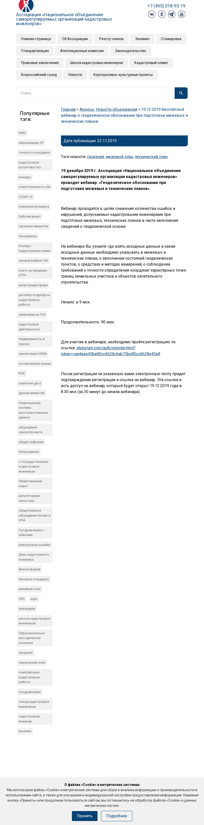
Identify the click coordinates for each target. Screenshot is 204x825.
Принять (85, 816)
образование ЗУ (31, 143)
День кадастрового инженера (34, 557)
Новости (75, 75)
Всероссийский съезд (39, 75)
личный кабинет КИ (33, 260)
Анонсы (87, 109)
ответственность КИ (35, 187)
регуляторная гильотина (29, 498)
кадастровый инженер (29, 718)
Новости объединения (116, 109)
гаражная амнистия (33, 226)
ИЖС (22, 133)
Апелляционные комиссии (82, 51)
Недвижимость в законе (32, 341)
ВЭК (22, 373)
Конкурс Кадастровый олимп (34, 248)
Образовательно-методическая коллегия (32, 638)
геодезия (26, 652)
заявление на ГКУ (32, 314)
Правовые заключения (40, 63)
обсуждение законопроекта (30, 429)
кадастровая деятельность (29, 326)
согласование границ (35, 363)
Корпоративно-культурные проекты (123, 75)
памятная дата (30, 383)
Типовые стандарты (34, 579)
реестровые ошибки (34, 545)
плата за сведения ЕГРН (33, 273)
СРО (22, 599)
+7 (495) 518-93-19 (166, 5)
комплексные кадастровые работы (29, 677)
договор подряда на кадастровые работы (34, 299)
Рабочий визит (30, 216)
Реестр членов (111, 39)
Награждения (29, 452)
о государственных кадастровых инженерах (33, 466)
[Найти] (181, 93)
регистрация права (33, 285)
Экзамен (142, 39)
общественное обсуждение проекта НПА (35, 515)
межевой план (30, 589)
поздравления (30, 692)
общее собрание (31, 442)
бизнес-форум (29, 569)
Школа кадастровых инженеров (96, 63)
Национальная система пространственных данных (33, 410)
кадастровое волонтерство (30, 165)
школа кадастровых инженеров (34, 621)
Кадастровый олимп (151, 63)
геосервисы (28, 236)
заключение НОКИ (33, 353)
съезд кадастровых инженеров (34, 704)
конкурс (25, 177)
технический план (32, 662)
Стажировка (171, 39)
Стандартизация (35, 51)
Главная (68, 109)
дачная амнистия (32, 393)
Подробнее (116, 816)
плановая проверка (34, 206)
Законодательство (130, 51)
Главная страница (36, 39)
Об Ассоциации (75, 39)
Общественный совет (30, 483)
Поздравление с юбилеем (31, 532)
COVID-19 (25, 197)
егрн (34, 599)
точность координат (35, 152)
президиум (27, 608)
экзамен (25, 731)
